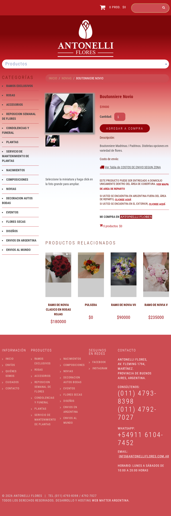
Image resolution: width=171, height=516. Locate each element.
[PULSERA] (91, 254)
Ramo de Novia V (156, 305)
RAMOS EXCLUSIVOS (19, 86)
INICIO (53, 78)
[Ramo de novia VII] (123, 254)
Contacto (12, 388)
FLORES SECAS (16, 221)
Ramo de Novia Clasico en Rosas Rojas (58, 309)
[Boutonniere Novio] (69, 113)
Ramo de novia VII (123, 305)
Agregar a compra (124, 128)
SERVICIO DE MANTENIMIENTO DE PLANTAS (15, 156)
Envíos (10, 365)
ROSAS (10, 95)
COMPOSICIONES (17, 179)
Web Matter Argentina (110, 500)
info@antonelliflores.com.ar (144, 456)
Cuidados (12, 382)
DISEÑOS (12, 231)
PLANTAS (12, 142)
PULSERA (91, 305)
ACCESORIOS (14, 104)
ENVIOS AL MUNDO (18, 250)
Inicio (10, 358)
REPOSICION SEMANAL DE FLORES (43, 387)
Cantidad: (106, 116)
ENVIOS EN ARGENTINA (21, 240)
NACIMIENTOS (15, 170)
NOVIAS (66, 78)
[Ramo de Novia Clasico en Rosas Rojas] (58, 254)
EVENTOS (12, 212)
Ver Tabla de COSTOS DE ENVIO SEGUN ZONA (133, 167)
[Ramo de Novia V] (156, 254)
